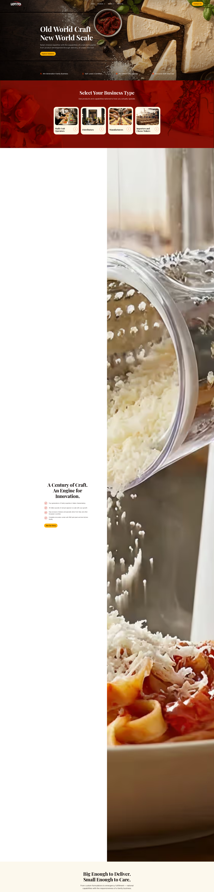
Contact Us (198, 4)
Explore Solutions (48, 54)
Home (93, 4)
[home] (16, 3)
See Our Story (51, 525)
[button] (101, 3)
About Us (120, 4)
